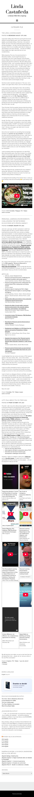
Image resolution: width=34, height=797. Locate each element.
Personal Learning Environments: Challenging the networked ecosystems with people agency (16, 221)
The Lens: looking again (11, 33)
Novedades (12, 211)
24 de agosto (5, 746)
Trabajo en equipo (19, 392)
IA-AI (7, 211)
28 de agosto (5, 739)
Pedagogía (17, 211)
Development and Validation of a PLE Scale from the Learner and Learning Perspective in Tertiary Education (18, 329)
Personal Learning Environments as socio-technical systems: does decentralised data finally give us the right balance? (18, 349)
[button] (17, 20)
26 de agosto (5, 742)
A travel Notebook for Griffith (9, 700)
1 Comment (4, 664)
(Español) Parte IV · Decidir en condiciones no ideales (15, 764)
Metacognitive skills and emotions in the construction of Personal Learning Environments (18, 299)
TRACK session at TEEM (13, 435)
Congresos (8, 661)
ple (23, 661)
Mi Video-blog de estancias (12, 736)
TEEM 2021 (28, 456)
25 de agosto (5, 744)
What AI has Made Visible (8, 706)
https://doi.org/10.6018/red (9, 266)
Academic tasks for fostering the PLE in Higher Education (18, 290)
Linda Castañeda (17, 9)
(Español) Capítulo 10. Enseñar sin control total (13, 763)
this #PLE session (10, 458)
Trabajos (25, 211)
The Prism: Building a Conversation (10, 704)
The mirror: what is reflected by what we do (12, 698)
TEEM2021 (4, 662)
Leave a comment (6, 212)
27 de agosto (5, 741)
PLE (22, 211)
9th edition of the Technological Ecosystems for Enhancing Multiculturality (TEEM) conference (17, 417)
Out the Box (19, 793)
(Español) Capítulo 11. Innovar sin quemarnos (13, 761)
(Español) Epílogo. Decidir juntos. (10, 756)
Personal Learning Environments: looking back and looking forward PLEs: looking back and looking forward (18, 284)
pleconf (26, 661)
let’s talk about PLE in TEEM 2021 (14, 400)
